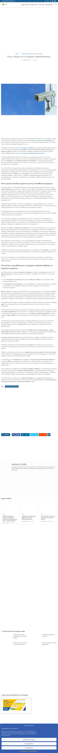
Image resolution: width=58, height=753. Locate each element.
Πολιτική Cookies (24, 751)
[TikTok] (50, 1)
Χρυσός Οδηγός (6, 522)
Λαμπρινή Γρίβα (26, 60)
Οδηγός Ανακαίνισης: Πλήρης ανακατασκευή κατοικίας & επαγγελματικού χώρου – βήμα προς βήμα (10, 518)
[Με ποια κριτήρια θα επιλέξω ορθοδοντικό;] (35, 645)
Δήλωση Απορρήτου (33, 751)
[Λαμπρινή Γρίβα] (6, 467)
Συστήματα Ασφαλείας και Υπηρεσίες (31, 54)
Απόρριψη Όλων (29, 743)
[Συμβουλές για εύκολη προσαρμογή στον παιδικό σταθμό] (6, 637)
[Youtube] (55, 1)
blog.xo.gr (25, 732)
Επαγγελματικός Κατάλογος (8, 1)
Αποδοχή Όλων (29, 748)
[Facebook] (45, 1)
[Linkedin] (48, 1)
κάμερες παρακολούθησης (44, 140)
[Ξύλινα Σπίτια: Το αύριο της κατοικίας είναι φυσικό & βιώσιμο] (48, 507)
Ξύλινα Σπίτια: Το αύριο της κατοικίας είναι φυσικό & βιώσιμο (48, 517)
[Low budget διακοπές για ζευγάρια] (35, 637)
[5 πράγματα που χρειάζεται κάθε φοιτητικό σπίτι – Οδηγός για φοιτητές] (29, 507)
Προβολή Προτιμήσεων (29, 739)
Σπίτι (17, 54)
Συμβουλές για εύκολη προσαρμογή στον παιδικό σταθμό (20, 636)
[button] (55, 4)
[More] (48, 434)
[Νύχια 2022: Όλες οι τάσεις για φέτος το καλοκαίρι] (6, 645)
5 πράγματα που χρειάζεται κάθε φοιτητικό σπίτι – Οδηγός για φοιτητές (29, 517)
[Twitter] (52, 1)
